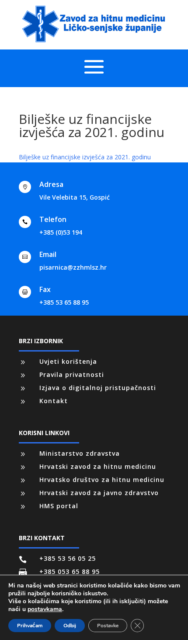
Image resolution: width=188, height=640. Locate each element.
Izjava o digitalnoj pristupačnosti (97, 387)
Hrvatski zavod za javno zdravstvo (99, 493)
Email (47, 254)
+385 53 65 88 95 (64, 302)
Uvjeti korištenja (68, 361)
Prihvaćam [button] (29, 625)
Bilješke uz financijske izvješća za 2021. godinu (85, 157)
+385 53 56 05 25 (67, 558)
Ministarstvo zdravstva (79, 453)
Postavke (107, 625)
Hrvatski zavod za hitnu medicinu (97, 466)
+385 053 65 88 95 (69, 571)
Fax (45, 289)
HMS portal (58, 506)
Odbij (69, 625)
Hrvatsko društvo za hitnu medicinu (101, 479)
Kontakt (53, 401)
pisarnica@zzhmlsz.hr (73, 267)
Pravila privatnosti (71, 374)
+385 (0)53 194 (60, 232)
